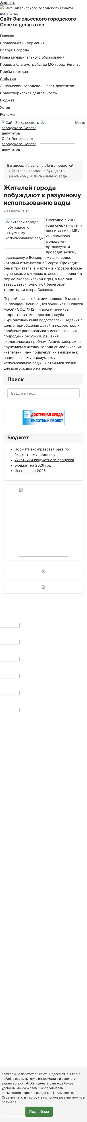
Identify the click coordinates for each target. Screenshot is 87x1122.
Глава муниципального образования (32, 57)
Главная (7, 36)
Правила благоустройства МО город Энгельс (40, 64)
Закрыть (7, 2)
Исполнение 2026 (30, 470)
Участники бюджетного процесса (44, 460)
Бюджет (7, 100)
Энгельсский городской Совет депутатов (37, 86)
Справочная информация (22, 43)
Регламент (9, 114)
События (8, 78)
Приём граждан (14, 71)
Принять (13, 1111)
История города (14, 50)
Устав (5, 107)
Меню (80, 122)
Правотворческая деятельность (28, 93)
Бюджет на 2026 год (32, 465)
